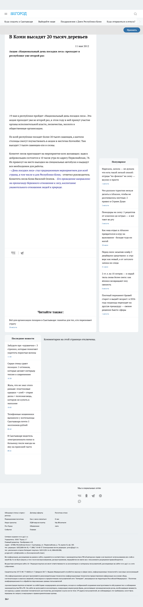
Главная (33, 529)
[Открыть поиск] (135, 14)
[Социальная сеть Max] (79, 501)
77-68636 (27, 572)
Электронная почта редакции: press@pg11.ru (60, 547)
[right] (140, 21)
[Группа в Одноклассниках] (86, 496)
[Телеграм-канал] (93, 496)
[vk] (13, 253)
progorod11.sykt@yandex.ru (15, 553)
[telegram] (23, 253)
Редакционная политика (14, 519)
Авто (57, 526)
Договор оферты (36, 513)
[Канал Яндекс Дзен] (100, 496)
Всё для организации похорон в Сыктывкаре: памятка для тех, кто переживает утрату (50, 323)
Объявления (34, 526)
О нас (57, 519)
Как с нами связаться (38, 519)
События (8, 529)
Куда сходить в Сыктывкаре (18, 21)
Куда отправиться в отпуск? (121, 21)
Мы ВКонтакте (60, 522)
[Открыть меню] (6, 14)
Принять (132, 30)
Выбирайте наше (46, 21)
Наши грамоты (10, 522)
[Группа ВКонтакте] (79, 496)
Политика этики (61, 513)
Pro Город (8, 526)
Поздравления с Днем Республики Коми (81, 21)
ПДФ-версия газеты (37, 522)
